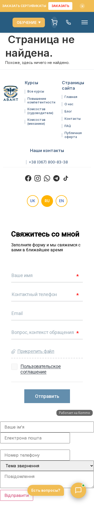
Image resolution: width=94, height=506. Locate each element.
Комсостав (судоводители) (40, 111)
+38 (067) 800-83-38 (48, 162)
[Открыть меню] (84, 22)
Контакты (72, 119)
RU (47, 201)
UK (32, 201)
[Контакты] (68, 22)
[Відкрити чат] (78, 490)
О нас (68, 104)
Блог (68, 111)
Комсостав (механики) (36, 121)
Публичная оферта (73, 135)
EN (61, 201)
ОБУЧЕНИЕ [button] (29, 22)
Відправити (16, 495)
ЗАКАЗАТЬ (60, 6)
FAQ (67, 126)
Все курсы (35, 91)
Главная (70, 97)
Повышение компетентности (41, 100)
